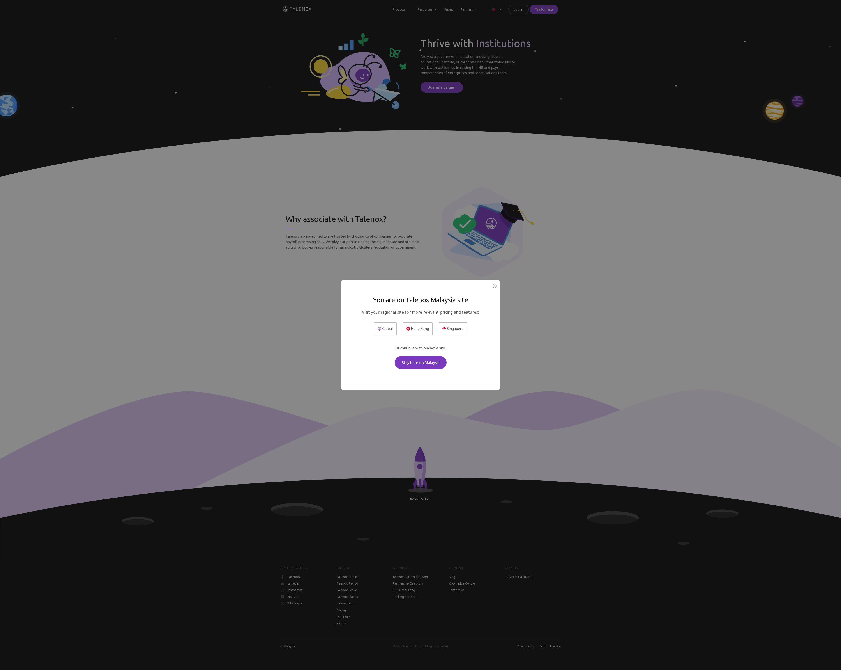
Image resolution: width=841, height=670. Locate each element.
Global (387, 328)
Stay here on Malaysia (421, 362)
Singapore (454, 328)
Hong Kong (419, 328)
